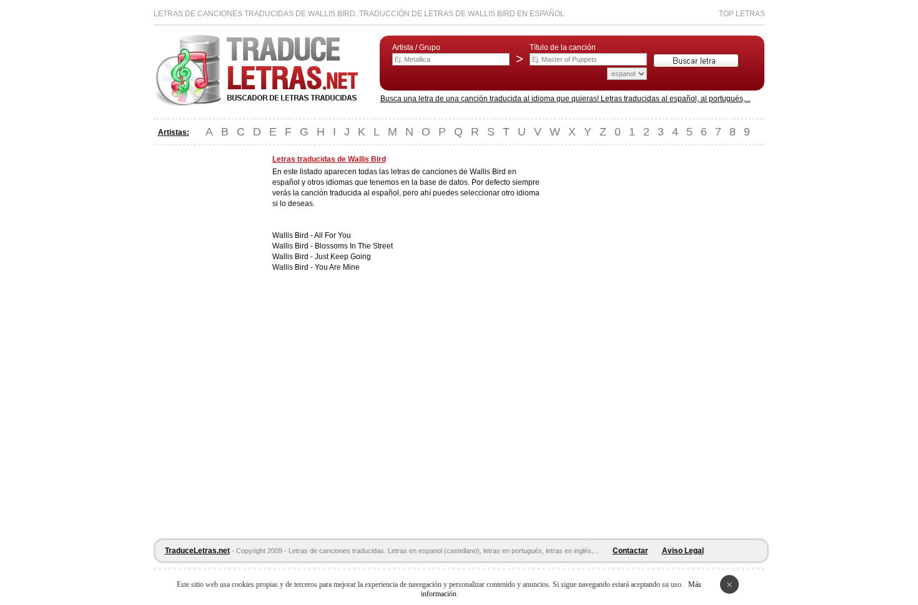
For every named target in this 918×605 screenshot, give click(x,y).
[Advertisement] (204, 342)
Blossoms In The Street (354, 246)
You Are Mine (337, 267)
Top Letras (742, 13)
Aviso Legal (683, 550)
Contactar (630, 550)
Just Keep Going (343, 256)
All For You (332, 235)
